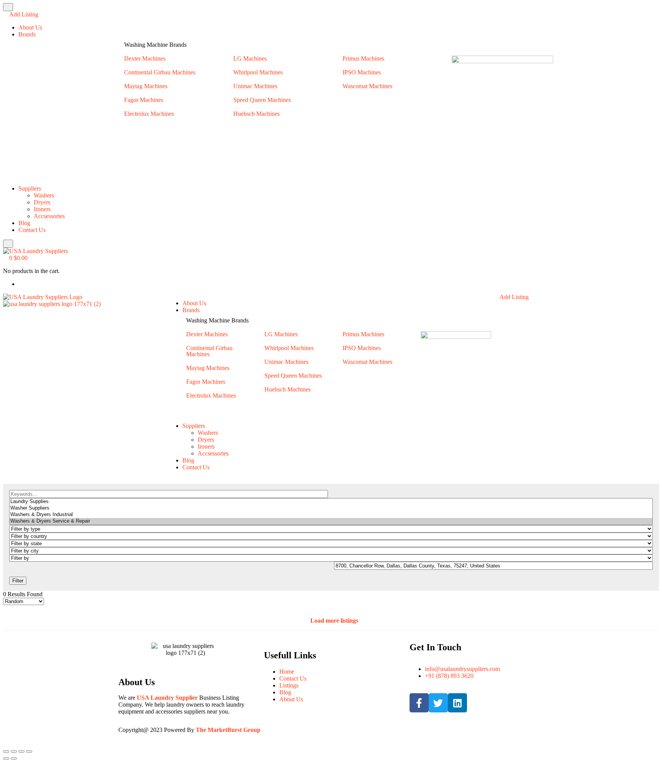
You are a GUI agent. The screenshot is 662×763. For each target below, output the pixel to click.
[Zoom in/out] (6, 751)
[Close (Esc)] (29, 751)
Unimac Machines (255, 86)
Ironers (42, 209)
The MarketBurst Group (228, 730)
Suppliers (29, 188)
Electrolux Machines (149, 113)
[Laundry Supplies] (331, 501)
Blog (24, 223)
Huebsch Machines (256, 113)
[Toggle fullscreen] (14, 751)
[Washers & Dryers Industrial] (331, 514)
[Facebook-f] (419, 702)
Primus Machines (363, 58)
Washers (44, 195)
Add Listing (23, 14)
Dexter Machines (145, 58)
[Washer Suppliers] (331, 508)
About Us (30, 27)
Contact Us (32, 230)
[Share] (21, 751)
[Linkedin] (457, 702)
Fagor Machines (143, 100)
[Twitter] (438, 702)
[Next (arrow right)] (14, 758)
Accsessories (49, 216)
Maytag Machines (145, 86)
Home (286, 671)
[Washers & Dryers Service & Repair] (331, 521)
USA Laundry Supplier (167, 697)
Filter (17, 581)
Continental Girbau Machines (159, 72)
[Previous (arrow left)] (6, 758)
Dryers (42, 202)
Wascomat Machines (367, 86)
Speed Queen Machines (262, 100)
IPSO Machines (361, 72)
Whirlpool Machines (258, 72)
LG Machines (250, 58)
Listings (288, 685)
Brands (27, 34)
